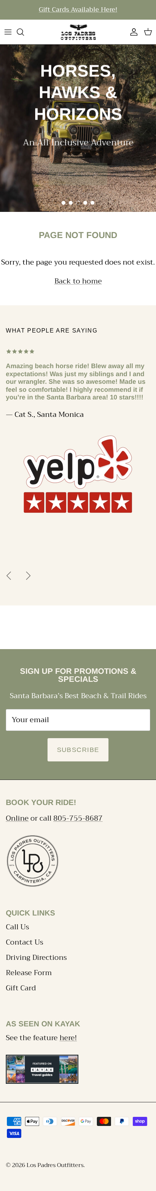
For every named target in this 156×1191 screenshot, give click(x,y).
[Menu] (8, 32)
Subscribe (78, 749)
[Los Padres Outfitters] (78, 32)
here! (68, 1037)
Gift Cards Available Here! (78, 9)
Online (17, 818)
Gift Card (21, 988)
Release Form (29, 972)
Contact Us (24, 942)
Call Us (17, 927)
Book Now (78, 174)
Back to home (78, 281)
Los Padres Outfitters (54, 1165)
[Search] (24, 32)
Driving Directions (36, 957)
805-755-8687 (78, 818)
